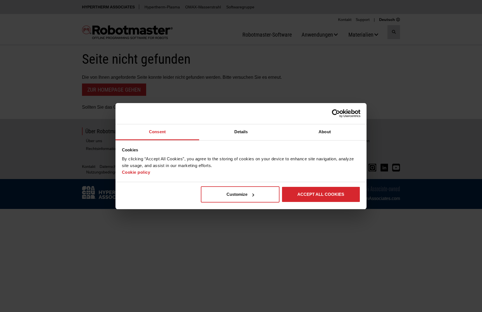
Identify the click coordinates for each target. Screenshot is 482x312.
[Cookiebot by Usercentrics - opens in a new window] (336, 113)
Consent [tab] (157, 131)
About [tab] (325, 131)
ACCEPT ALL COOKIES (320, 194)
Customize (236, 194)
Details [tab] (241, 131)
